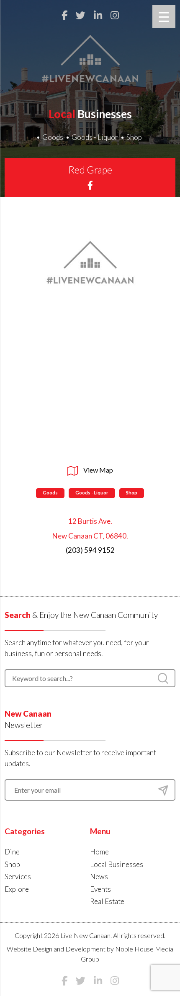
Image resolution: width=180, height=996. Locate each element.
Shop (134, 137)
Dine (12, 851)
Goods (52, 137)
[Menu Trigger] (163, 16)
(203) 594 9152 (90, 550)
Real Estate (107, 901)
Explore (17, 889)
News (99, 876)
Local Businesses (116, 864)
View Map (97, 470)
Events (100, 889)
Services (18, 876)
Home (99, 851)
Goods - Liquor (95, 137)
